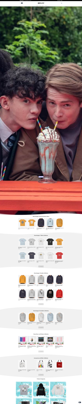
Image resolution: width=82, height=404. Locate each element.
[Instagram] (59, 0)
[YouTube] (61, 0)
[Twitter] (60, 0)
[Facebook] (58, 0)
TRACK (40, 5)
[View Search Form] (20, 3)
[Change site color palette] (22, 3)
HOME (35, 5)
